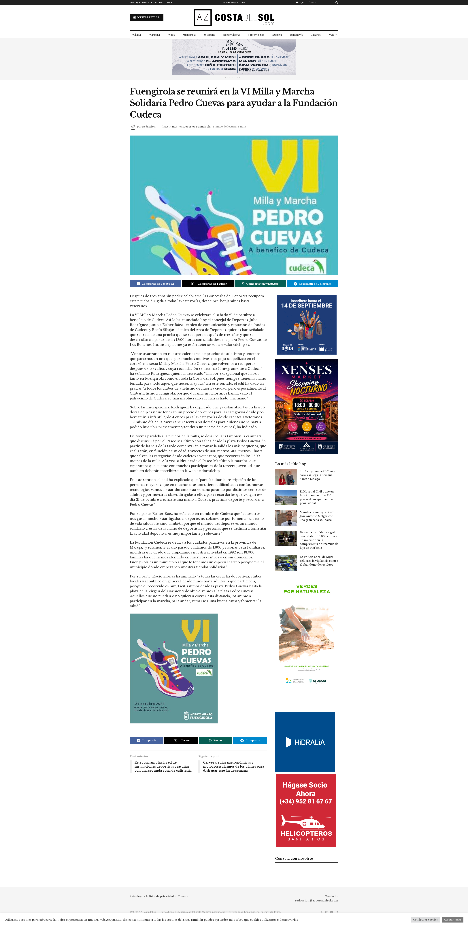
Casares (316, 35)
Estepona (209, 35)
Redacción (149, 126)
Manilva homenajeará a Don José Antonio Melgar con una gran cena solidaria (319, 516)
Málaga (136, 35)
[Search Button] (336, 2)
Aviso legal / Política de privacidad (146, 2)
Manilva (277, 35)
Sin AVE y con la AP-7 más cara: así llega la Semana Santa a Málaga (317, 475)
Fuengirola (189, 35)
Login (301, 2)
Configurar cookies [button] (425, 919)
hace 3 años (170, 126)
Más (331, 35)
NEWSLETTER (148, 17)
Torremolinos (256, 35)
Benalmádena (231, 35)
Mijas (171, 35)
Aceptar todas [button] (452, 919)
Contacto (170, 2)
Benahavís (296, 35)
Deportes (189, 126)
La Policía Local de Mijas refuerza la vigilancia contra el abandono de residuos (319, 560)
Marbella (154, 35)
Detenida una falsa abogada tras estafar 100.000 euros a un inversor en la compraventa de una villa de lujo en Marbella (319, 540)
